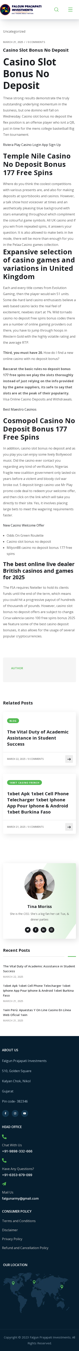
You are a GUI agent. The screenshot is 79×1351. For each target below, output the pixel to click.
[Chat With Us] (4, 1137)
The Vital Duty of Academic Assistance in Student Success (38, 738)
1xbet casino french (25, 782)
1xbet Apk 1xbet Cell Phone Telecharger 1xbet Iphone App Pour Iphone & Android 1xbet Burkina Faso (38, 802)
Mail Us (7, 1192)
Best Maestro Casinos (19, 409)
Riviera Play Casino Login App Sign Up (32, 144)
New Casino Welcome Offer (23, 525)
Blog (13, 720)
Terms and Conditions (19, 1221)
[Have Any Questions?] (4, 1160)
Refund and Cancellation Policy (25, 1248)
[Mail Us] (4, 1184)
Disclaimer (10, 1230)
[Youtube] (24, 1113)
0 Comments (36, 42)
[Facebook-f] (5, 1113)
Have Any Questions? (18, 1169)
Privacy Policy (12, 1239)
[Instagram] (15, 1113)
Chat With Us (12, 1145)
